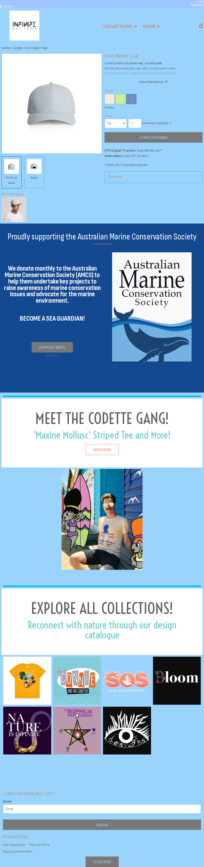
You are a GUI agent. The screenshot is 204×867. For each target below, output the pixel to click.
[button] (8, 6)
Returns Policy (40, 845)
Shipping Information (17, 851)
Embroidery (113, 156)
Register (197, 5)
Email (7, 801)
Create (18, 48)
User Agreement (14, 845)
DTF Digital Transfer (120, 150)
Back (34, 177)
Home (5, 48)
